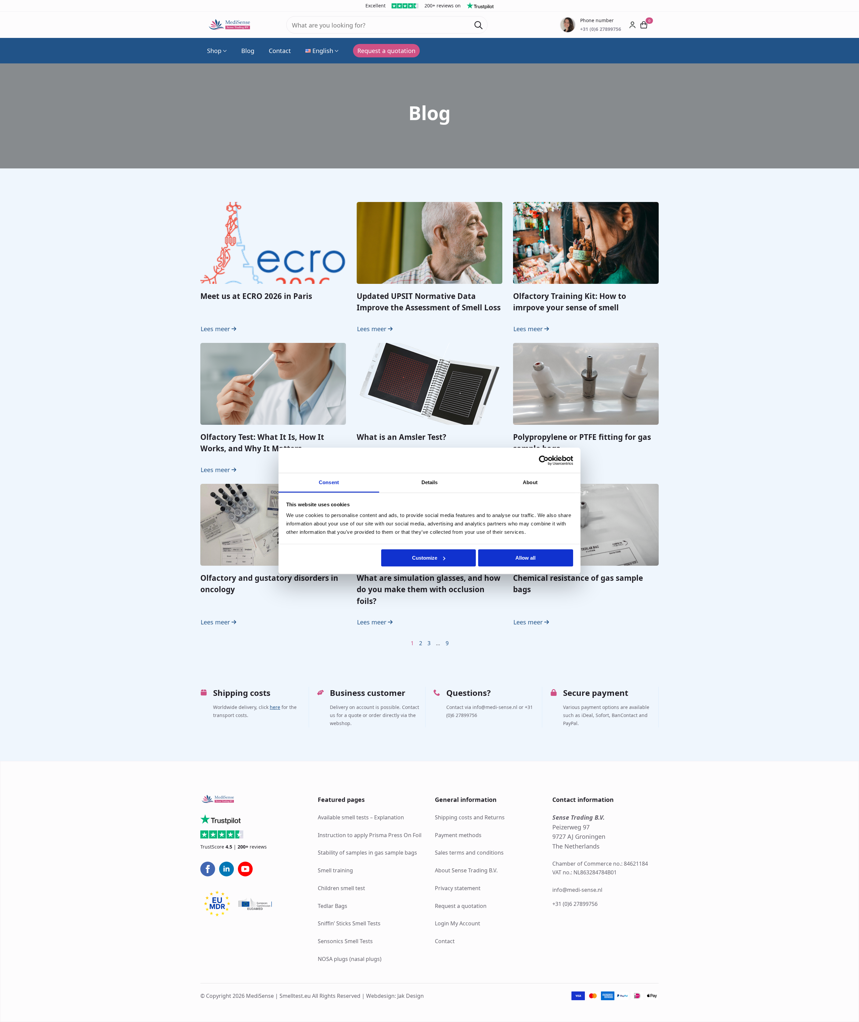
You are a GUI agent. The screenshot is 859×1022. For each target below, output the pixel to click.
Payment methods (458, 835)
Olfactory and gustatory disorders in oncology (269, 584)
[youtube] (245, 869)
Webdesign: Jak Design (395, 996)
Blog (247, 51)
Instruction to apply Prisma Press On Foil (369, 835)
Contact (280, 51)
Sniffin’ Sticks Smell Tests (349, 923)
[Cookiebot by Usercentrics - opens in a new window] (543, 460)
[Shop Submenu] (224, 51)
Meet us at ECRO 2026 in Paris (256, 296)
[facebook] (207, 869)
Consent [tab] (329, 482)
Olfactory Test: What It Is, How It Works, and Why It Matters (262, 443)
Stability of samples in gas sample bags (367, 852)
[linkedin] (226, 869)
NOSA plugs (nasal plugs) (350, 959)
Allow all (525, 558)
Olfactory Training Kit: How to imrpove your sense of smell (569, 302)
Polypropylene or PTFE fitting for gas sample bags (582, 443)
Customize (424, 558)
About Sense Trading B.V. (466, 870)
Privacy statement (458, 888)
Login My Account (457, 923)
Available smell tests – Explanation (361, 817)
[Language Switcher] (336, 51)
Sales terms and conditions (469, 852)
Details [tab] (429, 482)
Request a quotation (461, 906)
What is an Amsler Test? (401, 437)
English (322, 51)
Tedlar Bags (332, 906)
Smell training (335, 870)
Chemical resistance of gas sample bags (578, 584)
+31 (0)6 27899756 (575, 904)
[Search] (478, 25)
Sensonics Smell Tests (345, 941)
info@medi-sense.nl (577, 889)
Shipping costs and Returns (470, 817)
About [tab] (530, 482)
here (275, 707)
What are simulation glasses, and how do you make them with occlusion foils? (428, 589)
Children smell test (341, 888)
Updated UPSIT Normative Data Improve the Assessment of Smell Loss (429, 302)
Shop (214, 51)
